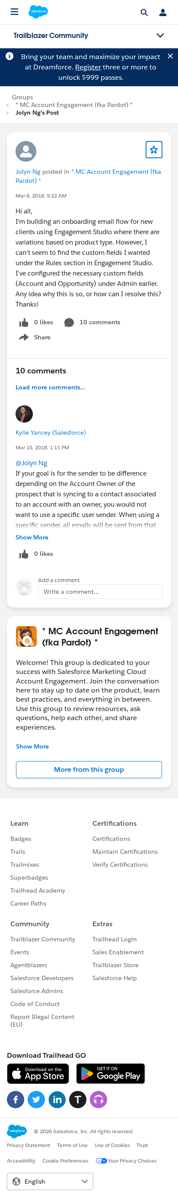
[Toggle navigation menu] (160, 35)
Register (88, 67)
